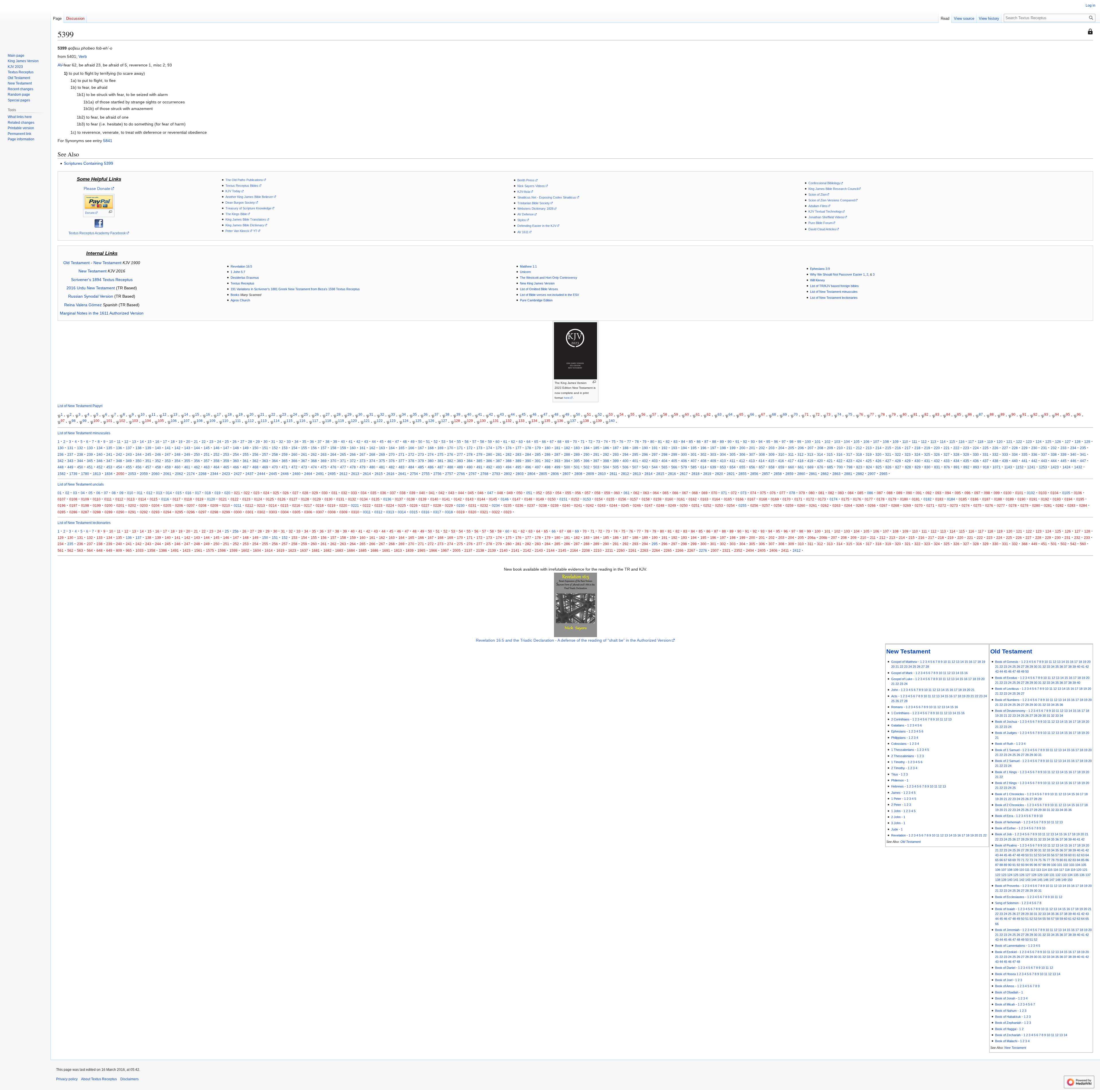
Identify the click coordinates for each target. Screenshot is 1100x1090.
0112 (119, 499)
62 (709, 414)
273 (421, 454)
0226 (414, 505)
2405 (762, 550)
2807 (567, 474)
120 (354, 421)
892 (966, 467)
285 (538, 454)
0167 (751, 499)
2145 (562, 550)
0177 (869, 499)
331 (986, 454)
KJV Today (233, 191)
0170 (787, 499)
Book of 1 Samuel (1007, 750)
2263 (644, 550)
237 (70, 454)
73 (828, 414)
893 (976, 467)
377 (401, 461)
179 (538, 448)
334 (1015, 454)
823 (859, 467)
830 (927, 467)
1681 (316, 550)
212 (859, 448)
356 (197, 461)
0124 (258, 499)
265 (343, 454)
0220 (343, 505)
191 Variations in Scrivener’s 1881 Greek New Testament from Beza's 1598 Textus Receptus (295, 289)
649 (109, 550)
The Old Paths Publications (244, 180)
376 (392, 461)
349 (129, 461)
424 (859, 461)
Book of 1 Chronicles (1009, 794)
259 (285, 454)
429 (908, 461)
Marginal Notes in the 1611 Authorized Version (102, 313)
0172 (810, 499)
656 (752, 467)
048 (500, 493)
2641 (402, 474)
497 (538, 467)
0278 (1013, 505)
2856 (754, 474)
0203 (144, 505)
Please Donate (97, 188)
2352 (738, 550)
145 (207, 448)
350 (138, 461)
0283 (1071, 505)
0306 (308, 512)
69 (785, 414)
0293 (156, 512)
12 (164, 414)
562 (70, 550)
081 (821, 493)
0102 (1031, 493)
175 (499, 448)
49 (567, 414)
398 (606, 461)
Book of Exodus (1006, 677)
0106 (1078, 493)
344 (80, 461)
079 (802, 493)
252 (216, 454)
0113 (131, 499)
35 (415, 414)
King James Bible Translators (245, 219)
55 (632, 414)
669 (811, 467)
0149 (540, 499)
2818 (696, 474)
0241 (578, 505)
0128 (305, 499)
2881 (848, 474)
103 (135, 421)
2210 (598, 550)
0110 (97, 499)
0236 (519, 505)
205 (791, 448)
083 (841, 493)
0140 (434, 499)
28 (339, 414)
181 (557, 448)
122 (380, 421)
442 (1034, 461)
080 (812, 493)
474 (314, 467)
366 (294, 461)
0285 (62, 512)
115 (289, 421)
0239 (555, 505)
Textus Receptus (242, 283)
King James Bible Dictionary (244, 225)
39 (458, 414)
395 (577, 461)
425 (869, 461)
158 (333, 448)
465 (226, 467)
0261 (813, 505)
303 (713, 454)
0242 (590, 505)
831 (937, 467)
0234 (496, 505)
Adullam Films (818, 206)
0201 (120, 505)
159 (343, 448)
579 (684, 467)
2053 (132, 474)
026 (286, 493)
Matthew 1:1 (528, 266)
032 (344, 493)
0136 (387, 499)
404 (664, 461)
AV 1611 (523, 232)
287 (557, 454)
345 (90, 461)
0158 (646, 499)
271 (401, 454)
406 (684, 461)
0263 (836, 505)
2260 (621, 550)
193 (674, 448)
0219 (331, 505)
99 (84, 421)
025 (276, 493)
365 (285, 461)
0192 (1045, 499)
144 (197, 448)
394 (567, 461)
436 (976, 461)
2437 (249, 474)
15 (197, 414)
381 (440, 461)
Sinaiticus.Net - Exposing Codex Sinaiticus (546, 197)
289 (577, 454)
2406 (773, 550)
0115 (154, 499)
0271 (930, 505)
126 (431, 421)
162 (372, 448)
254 (236, 454)
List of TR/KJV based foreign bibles (834, 286)
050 (519, 493)
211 (849, 448)
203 (772, 448)
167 (421, 448)
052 (539, 493)
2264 (656, 550)
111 (238, 421)
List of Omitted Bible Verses (539, 289)
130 (483, 421)
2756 (437, 474)
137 (573, 421)
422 (839, 461)
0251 (696, 505)
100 (96, 421)
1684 (351, 550)
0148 (528, 499)
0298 (214, 512)
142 (177, 448)
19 (241, 414)
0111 (108, 499)
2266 (679, 550)
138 (586, 421)
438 (995, 461)
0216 (296, 505)
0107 (62, 499)
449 (70, 467)
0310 (355, 512)
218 (917, 448)
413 (752, 461)
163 (382, 448)
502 (587, 467)
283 (518, 454)
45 (524, 414)
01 (60, 493)
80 (905, 414)
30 (360, 414)
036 (383, 493)
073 (743, 493)
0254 (731, 505)
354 (177, 461)
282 (509, 454)
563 (80, 550)
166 (411, 448)
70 (796, 414)
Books (235, 294)
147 (226, 448)
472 (294, 467)
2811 (613, 474)
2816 (672, 474)
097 (977, 493)
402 (645, 461)
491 (479, 467)
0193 (1057, 499)
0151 (563, 499)
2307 (715, 550)
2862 (825, 474)
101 (109, 421)
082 (831, 493)
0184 (951, 499)
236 (61, 454)
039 (412, 493)
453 (109, 467)
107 (187, 421)
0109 (85, 499)
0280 (1036, 505)
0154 (599, 499)
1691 (386, 550)
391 (538, 461)
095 (958, 493)
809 (119, 550)
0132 (352, 499)
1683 (339, 550)
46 (535, 414)
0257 (766, 505)
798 (849, 467)
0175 (845, 499)
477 (343, 467)
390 (528, 461)
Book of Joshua (1006, 721)
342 (61, 461)
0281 (1048, 505)
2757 (449, 474)
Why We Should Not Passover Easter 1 (837, 274)
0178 (881, 499)
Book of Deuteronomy (1010, 710)
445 (1063, 461)
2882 (860, 474)
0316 (425, 512)
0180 (904, 499)
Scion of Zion (817, 194)
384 (470, 461)
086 (870, 493)
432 (937, 461)
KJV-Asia (523, 191)
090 (909, 493)
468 (255, 467)
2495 (332, 474)
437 (986, 461)
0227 (425, 505)
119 (341, 421)
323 (908, 454)
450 (80, 467)
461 (187, 467)
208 (820, 448)
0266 (872, 505)
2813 (637, 474)
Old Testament (76, 262)
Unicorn (525, 272)
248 (177, 454)
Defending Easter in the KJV (536, 225)
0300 (238, 512)
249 (187, 454)
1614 (269, 550)
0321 (484, 512)
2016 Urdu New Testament (90, 288)
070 (714, 493)
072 (734, 493)
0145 (493, 499)
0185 (963, 499)
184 (587, 448)
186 (606, 448)
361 (246, 461)
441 (1025, 461)
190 (645, 448)
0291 (132, 512)
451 (90, 467)
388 (509, 461)
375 (382, 461)
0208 (203, 505)
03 (75, 493)
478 (353, 467)
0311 (367, 512)
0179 (892, 499)
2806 (555, 474)
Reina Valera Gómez (83, 305)
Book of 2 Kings (1006, 783)
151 (265, 448)
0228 (437, 505)
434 (956, 461)
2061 (167, 474)
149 (246, 448)
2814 (649, 474)
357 (207, 461)
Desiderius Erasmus (245, 277)
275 (440, 454)
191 (655, 448)
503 (596, 467)
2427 (238, 474)
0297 (203, 512)
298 (664, 454)
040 (422, 493)
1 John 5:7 (238, 272)
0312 (378, 512)
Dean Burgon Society (240, 202)
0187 (986, 499)
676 (820, 467)
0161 (681, 499)
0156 (622, 499)
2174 (191, 474)
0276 (989, 505)
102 (122, 421)
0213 (261, 505)
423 (849, 461)
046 (481, 493)
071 (724, 493)
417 (791, 461)
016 (188, 493)
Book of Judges (1006, 732)
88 (992, 414)
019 (218, 493)
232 (1054, 448)
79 (894, 414)
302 (703, 454)
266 (353, 454)
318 (859, 454)
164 (392, 448)
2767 (473, 474)
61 (698, 414)
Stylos (521, 220)
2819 (707, 474)
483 (401, 467)
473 (304, 467)
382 (450, 461)
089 (899, 493)
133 (521, 421)
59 (676, 414)
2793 (496, 474)
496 (528, 467)
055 (568, 493)
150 (255, 448)
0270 (919, 505)
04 (83, 493)
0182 (928, 499)
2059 (144, 474)
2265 (668, 550)
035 (373, 493)
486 (431, 467)
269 (382, 454)
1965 (421, 550)
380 (431, 461)
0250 (684, 505)
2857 (766, 474)
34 (404, 414)
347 (109, 461)
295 (635, 454)
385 (479, 461)
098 (987, 493)
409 (713, 461)
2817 (684, 474)
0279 (1024, 505)
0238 (543, 505)
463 (207, 467)
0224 (390, 505)
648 (100, 550)
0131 (340, 499)
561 (61, 550)
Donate (90, 212)
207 (811, 448)
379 (421, 461)
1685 (363, 550)
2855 (742, 474)
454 (119, 467)
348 (119, 461)
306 (742, 454)
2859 (789, 474)
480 (372, 467)
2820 (719, 474)
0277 (1001, 505)
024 (266, 493)
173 (479, 448)
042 (442, 493)
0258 (778, 505)
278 (470, 454)
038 (403, 493)
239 (90, 454)
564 (90, 550)
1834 (109, 474)
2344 (214, 474)
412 (742, 461)
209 (830, 448)
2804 (531, 474)
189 (635, 448)
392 (548, 461)
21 (262, 414)
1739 (73, 474)
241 (109, 454)
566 (674, 467)
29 (349, 414)
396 (587, 461)
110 (225, 421)
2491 (320, 474)
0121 (223, 499)
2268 (203, 474)
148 (236, 448)
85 (959, 414)
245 (148, 454)
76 (861, 414)
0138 (411, 499)
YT (255, 231)
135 (547, 421)
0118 (188, 499)
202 (762, 448)
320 (878, 454)
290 (587, 454)
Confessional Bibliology (824, 183)
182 (567, 448)
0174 (834, 499)
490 (470, 467)
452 (100, 467)
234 (1073, 448)
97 (63, 421)
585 (694, 467)
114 (277, 421)
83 (937, 414)
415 (771, 461)
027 (295, 493)
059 (607, 493)
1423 (1055, 467)
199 (733, 448)
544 (655, 467)
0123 (246, 499)
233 (1063, 448)
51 (589, 414)
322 (898, 454)
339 (1063, 454)
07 (106, 493)
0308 (332, 512)
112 (251, 421)
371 (343, 461)
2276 (703, 550)
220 (937, 448)
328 (956, 454)
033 (354, 493)
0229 (449, 505)
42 (491, 414)
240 (100, 454)
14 (186, 414)
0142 (458, 499)
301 (694, 454)
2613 (355, 474)
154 (294, 448)
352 (158, 461)
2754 (414, 474)
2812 (625, 474)
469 (265, 467)
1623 (292, 550)
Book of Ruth (1004, 743)
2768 (484, 474)
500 (567, 467)
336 (1034, 454)
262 (314, 454)
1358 (151, 550)
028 (305, 493)
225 (986, 448)
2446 (285, 474)
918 (986, 467)
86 (970, 414)
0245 (625, 505)
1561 (198, 550)
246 (158, 454)
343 (70, 461)
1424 (1066, 467)
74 (839, 414)
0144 (481, 499)
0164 (716, 499)
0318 (449, 512)
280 (489, 454)
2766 (461, 474)
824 (869, 467)
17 (219, 414)
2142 (527, 550)
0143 (469, 499)
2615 (379, 474)
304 (723, 454)
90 (1013, 414)
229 (1025, 448)
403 (655, 461)
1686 (374, 550)
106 (174, 421)
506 (625, 467)
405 (674, 461)
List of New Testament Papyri (80, 406)
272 (411, 454)
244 (138, 454)
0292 (144, 512)
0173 (822, 499)
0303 (273, 512)
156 (314, 448)
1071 (997, 467)
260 (294, 454)
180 (548, 448)
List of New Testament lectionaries (834, 297)
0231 (472, 505)
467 (246, 467)
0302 (261, 512)
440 (1015, 461)
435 (966, 461)
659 (781, 467)
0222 (367, 505)
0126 (282, 499)
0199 (97, 505)
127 (444, 421)
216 (898, 448)
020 (227, 493)
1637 (304, 550)
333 (1005, 454)
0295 (179, 512)
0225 (402, 505)
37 (437, 414)
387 (499, 461)
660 (791, 467)
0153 (587, 499)
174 (489, 448)
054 (558, 493)
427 (888, 461)
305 (733, 454)
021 (237, 493)
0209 (214, 505)
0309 (343, 512)
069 (705, 493)
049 (510, 493)
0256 (754, 505)
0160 (669, 499)
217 (908, 448)
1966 (433, 550)
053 (549, 493)
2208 (586, 550)
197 (713, 448)
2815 (660, 474)
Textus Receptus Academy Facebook (97, 233)
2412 (797, 550)
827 (898, 467)
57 (654, 414)
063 (646, 493)
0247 (649, 505)
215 (888, 448)
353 (168, 461)
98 (74, 421)
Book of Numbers (1007, 700)
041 (432, 493)
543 (645, 467)
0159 (657, 499)
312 (801, 454)
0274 (966, 505)
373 (363, 461)
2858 (778, 474)
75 (850, 414)
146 (216, 448)
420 (820, 461)
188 (625, 448)
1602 (245, 550)
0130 (329, 499)
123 (393, 421)
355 (187, 461)
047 (490, 493)
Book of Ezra (1004, 816)
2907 (872, 474)
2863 (836, 474)
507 (635, 467)
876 (947, 467)
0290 (120, 512)
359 (226, 461)
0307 (320, 512)
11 (154, 414)
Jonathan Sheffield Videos (826, 217)
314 (820, 454)
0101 (1019, 493)
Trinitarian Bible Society (533, 203)
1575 (210, 550)
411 (732, 461)
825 (879, 467)
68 (774, 414)
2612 (343, 474)
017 (198, 493)
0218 (320, 505)
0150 (552, 499)
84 (948, 414)
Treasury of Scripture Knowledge (248, 208)
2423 (226, 474)
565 (664, 467)
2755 (426, 474)
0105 (1066, 493)
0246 (637, 505)
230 (1034, 448)
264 (333, 454)
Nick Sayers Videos (531, 186)
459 (168, 467)
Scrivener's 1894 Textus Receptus (102, 279)
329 (966, 454)
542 (1073, 544)
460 (177, 467)
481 (382, 467)
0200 (109, 505)
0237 (531, 505)
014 (169, 493)
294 (625, 454)
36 (426, 414)
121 (367, 421)
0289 (109, 512)
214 (878, 448)
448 (61, 467)
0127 (293, 499)
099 (997, 493)
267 (363, 454)
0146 (505, 499)
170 (450, 448)
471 (285, 467)
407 (694, 461)
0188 (998, 499)
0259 (789, 505)
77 (872, 414)
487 (440, 467)
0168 (763, 499)
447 (1083, 461)
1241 (1031, 467)
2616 (390, 474)
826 (888, 467)
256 (255, 454)
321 (888, 454)
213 (869, 448)
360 (236, 461)
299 (674, 454)
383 (460, 461)
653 (723, 467)
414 (762, 461)
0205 (167, 505)
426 (878, 461)
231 (1044, 448)
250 (197, 454)
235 (1083, 448)
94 (1057, 414)
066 (675, 493)
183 (577, 448)
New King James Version (537, 283)
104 (148, 421)
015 (179, 493)
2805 (543, 474)
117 (315, 421)
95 (1068, 414)
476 (333, 467)
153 (285, 448)
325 (927, 454)
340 (1073, 454)
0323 (508, 512)
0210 (226, 505)
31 (371, 414)
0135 (376, 499)
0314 (402, 512)
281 (499, 454)
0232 (484, 505)
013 (159, 493)
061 (627, 493)
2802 (508, 474)
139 (599, 421)
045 (471, 493)
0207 (191, 505)
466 (236, 467)
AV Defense (525, 214)
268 (372, 454)
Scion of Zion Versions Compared (831, 200)
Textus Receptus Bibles (241, 185)
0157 (634, 499)
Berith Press (526, 180)
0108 (73, 499)
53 (611, 414)
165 (401, 448)
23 (284, 414)
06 (98, 493)
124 (405, 421)
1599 (233, 550)
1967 (445, 550)
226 (995, 448)
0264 (848, 505)
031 (334, 493)
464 (216, 467)
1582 (62, 474)
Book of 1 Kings (1006, 772)
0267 (883, 505)
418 (801, 461)
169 (440, 448)
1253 (1043, 467)
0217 (308, 505)
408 (703, 461)
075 (763, 493)
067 (685, 493)
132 (509, 421)
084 (851, 493)
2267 (691, 550)
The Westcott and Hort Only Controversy (548, 277)
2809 (590, 474)
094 (948, 493)
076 (773, 493)
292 (606, 454)
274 (431, 454)
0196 (62, 505)
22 (273, 414)
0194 (1068, 499)
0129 (317, 499)
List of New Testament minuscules (834, 291)
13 (175, 414)
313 (810, 454)
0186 (975, 499)
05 (91, 493)
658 (772, 467)
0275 (977, 505)
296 (645, 454)
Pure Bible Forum (820, 223)
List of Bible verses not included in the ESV (549, 294)
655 (742, 467)
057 (588, 493)
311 (791, 454)
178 (528, 448)
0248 (660, 505)
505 (616, 467)
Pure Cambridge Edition (536, 300)
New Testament (107, 262)
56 (643, 414)
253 (226, 454)
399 (616, 461)
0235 (508, 505)
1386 (163, 550)
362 (255, 461)
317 (849, 454)
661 (801, 467)
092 (929, 493)
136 (560, 421)
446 (1073, 461)
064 (656, 493)
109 (212, 421)
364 (275, 461)
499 (557, 467)
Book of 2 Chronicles (1009, 805)
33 (393, 414)
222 (956, 448)
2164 (574, 550)
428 (898, 461)
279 (479, 454)
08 (114, 493)
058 (597, 493)
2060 (156, 474)
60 (687, 414)
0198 (85, 505)
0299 (226, 512)
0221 (355, 505)
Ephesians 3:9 (820, 268)
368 (314, 461)
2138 (480, 550)
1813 (97, 474)
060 (617, 493)
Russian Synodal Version (90, 296)
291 (596, 454)
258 (275, 454)
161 (363, 448)
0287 (85, 512)
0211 (237, 505)
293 (616, 454)
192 (664, 448)
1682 (327, 550)
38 (447, 414)
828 (908, 467)
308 (762, 454)
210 (840, 448)
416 (781, 461)
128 (457, 421)
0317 (437, 512)
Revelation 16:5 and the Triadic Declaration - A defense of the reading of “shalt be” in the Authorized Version (573, 640)
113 (264, 421)
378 (411, 461)
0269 (907, 505)
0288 (97, 512)
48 (556, 414)
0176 (857, 499)
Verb (82, 56)
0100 (1007, 493)
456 (138, 467)
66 (752, 414)
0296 (191, 512)
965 (129, 550)
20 (252, 414)
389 (518, 461)
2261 (632, 550)
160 (353, 448)
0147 (516, 499)
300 (684, 454)
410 (723, 461)
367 (304, 461)
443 (1044, 461)
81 (916, 414)
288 (567, 454)
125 (418, 421)
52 (600, 414)
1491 (175, 550)
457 (148, 467)
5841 (107, 140)
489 (460, 467)
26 (317, 414)
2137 (468, 550)
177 (518, 448)
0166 (740, 499)
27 (328, 414)
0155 (610, 499)
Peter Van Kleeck (237, 231)
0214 (273, 505)
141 (168, 448)
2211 (609, 550)
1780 (85, 474)
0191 (1033, 499)
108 (200, 421)
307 (752, 454)
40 (469, 414)
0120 (211, 499)
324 (917, 454)
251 (207, 454)
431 (927, 461)
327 (947, 454)
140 (612, 421)
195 (694, 448)
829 (918, 467)
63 (720, 414)
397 (596, 461)
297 (655, 454)
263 (324, 454)
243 (129, 454)
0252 (707, 505)
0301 (249, 512)
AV (60, 65)
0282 (1060, 505)
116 (302, 421)
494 (509, 467)
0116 (165, 499)
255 (246, 454)
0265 (860, 505)
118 (328, 421)
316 (839, 454)
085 (860, 493)
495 (518, 467)
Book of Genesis (1006, 661)
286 (548, 454)
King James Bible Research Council (833, 188)
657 (762, 467)
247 (168, 454)
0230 (461, 505)
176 (509, 448)
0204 (156, 505)
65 (741, 414)
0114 (142, 499)
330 (976, 454)
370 (333, 461)
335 (1025, 454)
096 (968, 493)
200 (742, 448)
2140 (504, 550)
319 (869, 454)
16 (208, 414)
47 (545, 414)
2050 (120, 474)
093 (938, 493)
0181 (916, 499)
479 (363, 467)
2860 (801, 474)
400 (625, 461)
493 (499, 467)
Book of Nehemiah (1008, 822)
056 (578, 493)
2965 (883, 474)
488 (450, 467)
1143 (1008, 467)
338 (1054, 454)
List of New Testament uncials (81, 484)
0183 (939, 499)
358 (216, 461)
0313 (390, 512)
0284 (1083, 505)
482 (392, 467)
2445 (273, 474)
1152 (1020, 467)
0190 (1021, 499)
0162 (693, 499)
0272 (942, 505)
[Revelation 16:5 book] (575, 604)
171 (460, 448)
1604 (257, 550)
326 (937, 454)
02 (67, 493)
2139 (492, 550)
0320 (472, 512)
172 (470, 448)
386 (489, 461)
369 (324, 461)
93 (1046, 414)
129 (470, 421)
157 (324, 448)
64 (730, 414)
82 (926, 414)
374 (372, 461)
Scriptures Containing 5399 (88, 163)
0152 (575, 499)
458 (158, 467)
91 (1024, 414)
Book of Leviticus (1007, 688)
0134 (364, 499)
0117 (176, 499)
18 (230, 414)
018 (208, 493)
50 (578, 414)
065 (666, 493)
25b (236, 531)
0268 (895, 505)
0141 (446, 499)
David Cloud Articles (822, 229)
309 (772, 454)
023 (257, 493)
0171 (798, 499)
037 (393, 493)
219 (927, 448)
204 (781, 448)
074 (753, 493)
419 (810, 461)
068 (695, 493)
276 (450, 454)
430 (917, 461)
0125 (270, 499)
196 (703, 448)
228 (1015, 448)
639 (713, 467)
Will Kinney (817, 280)
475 (324, 467)
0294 (167, 512)
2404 (750, 550)
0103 (1043, 493)
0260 (801, 505)
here (567, 397)
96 (1079, 414)
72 (818, 414)
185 (596, 448)
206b (823, 537)
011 (140, 493)
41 (480, 414)
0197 (73, 505)
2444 (261, 474)
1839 (410, 550)
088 (890, 493)
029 (315, 493)
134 (534, 421)
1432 (1078, 467)
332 (995, 454)
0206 (179, 505)
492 (489, 467)
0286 (73, 512)
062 (636, 493)
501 (577, 467)
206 (801, 448)
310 (781, 454)
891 (957, 467)
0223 (378, 505)
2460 (296, 474)
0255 (742, 505)
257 (265, 454)
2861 (813, 474)
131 (496, 421)
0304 (285, 512)
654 (733, 467)
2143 (539, 550)
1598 (222, 550)
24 (295, 414)
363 (265, 461)
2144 (551, 550)
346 (100, 461)
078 (792, 493)
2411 (785, 550)
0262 (825, 505)
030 (325, 493)
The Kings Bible (236, 214)
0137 (399, 499)
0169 (775, 499)
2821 (731, 474)
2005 (457, 550)
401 (635, 461)
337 (1044, 454)
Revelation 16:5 (241, 266)
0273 (954, 505)
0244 (613, 505)
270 (392, 454)
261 (304, 454)
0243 (602, 505)
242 (119, 454)
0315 (414, 512)
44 (513, 414)
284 (528, 454)
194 (684, 448)
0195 (1080, 499)
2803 (520, 474)
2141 (515, 550)
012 (149, 493)
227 (1005, 448)
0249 (672, 505)
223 (966, 448)
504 (606, 467)
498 (548, 467)
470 (275, 467)
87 (981, 414)
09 (121, 493)
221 (947, 448)
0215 (284, 505)
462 (197, 467)
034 (364, 493)
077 (782, 493)
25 (306, 414)
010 (130, 493)
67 (763, 414)
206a (812, 537)
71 (807, 414)
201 (752, 448)
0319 (461, 512)
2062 (179, 474)
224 (976, 448)
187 (616, 448)
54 (622, 414)
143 (187, 448)
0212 (249, 505)
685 (830, 467)
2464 (308, 474)
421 (830, 461)
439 (1005, 461)
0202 (132, 505)
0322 (496, 512)
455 (129, 467)
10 (143, 414)
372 (353, 461)
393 (557, 461)
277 (460, 454)
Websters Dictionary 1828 (535, 208)
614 (703, 467)
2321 (726, 550)
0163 (704, 499)
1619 (280, 550)
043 (451, 493)
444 (1054, 461)
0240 (566, 505)
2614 (367, 474)
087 (880, 493)
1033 (139, 550)
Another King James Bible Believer (249, 197)
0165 (728, 499)
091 (919, 493)
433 (947, 461)
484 (411, 467)
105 (161, 421)
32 (382, 414)
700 (840, 467)
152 (275, 448)
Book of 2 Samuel (1007, 761)
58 (665, 414)
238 (80, 454)
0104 (1054, 493)
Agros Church (240, 300)
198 (723, 448)
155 (304, 448)
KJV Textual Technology (825, 211)
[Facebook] (99, 223)
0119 (199, 499)
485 (421, 467)
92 (1035, 414)
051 (529, 493)
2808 (578, 474)
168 (431, 448)
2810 (602, 474)
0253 (719, 505)
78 (883, 414)
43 (502, 414)
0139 (423, 499)
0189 (1010, 499)
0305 (296, 512)
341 (1083, 454)
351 (148, 461)
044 (461, 493)
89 (1003, 414)
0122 (235, 499)
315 (830, 454)
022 (247, 493)
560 (1083, 544)
